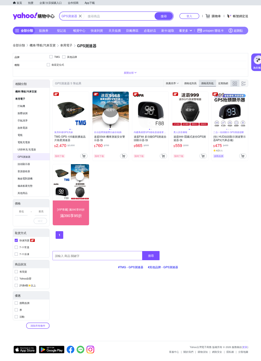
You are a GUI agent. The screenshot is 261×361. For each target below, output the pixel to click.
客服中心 (174, 352)
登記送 (61, 30)
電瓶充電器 (24, 142)
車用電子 (20, 98)
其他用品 (23, 193)
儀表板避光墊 (25, 185)
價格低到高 (190, 83)
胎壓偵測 (23, 113)
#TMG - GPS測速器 (130, 267)
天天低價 (115, 30)
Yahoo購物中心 (33, 16)
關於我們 (188, 352)
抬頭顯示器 (24, 164)
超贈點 (238, 30)
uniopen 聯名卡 (213, 30)
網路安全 (217, 352)
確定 (40, 221)
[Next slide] (86, 110)
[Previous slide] (55, 110)
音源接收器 (24, 171)
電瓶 (20, 135)
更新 (244, 347)
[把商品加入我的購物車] (84, 155)
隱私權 (230, 352)
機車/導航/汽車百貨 (26, 91)
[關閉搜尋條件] (80, 16)
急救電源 (23, 127)
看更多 (183, 30)
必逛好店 (150, 30)
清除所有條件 (37, 325)
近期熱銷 (223, 83)
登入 (189, 16)
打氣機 (21, 106)
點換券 (43, 30)
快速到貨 (97, 30)
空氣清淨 (23, 120)
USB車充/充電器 (27, 149)
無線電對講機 (25, 178)
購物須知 (203, 352)
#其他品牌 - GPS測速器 (163, 267)
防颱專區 (132, 30)
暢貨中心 (79, 30)
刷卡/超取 (167, 30)
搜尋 (151, 256)
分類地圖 (243, 352)
